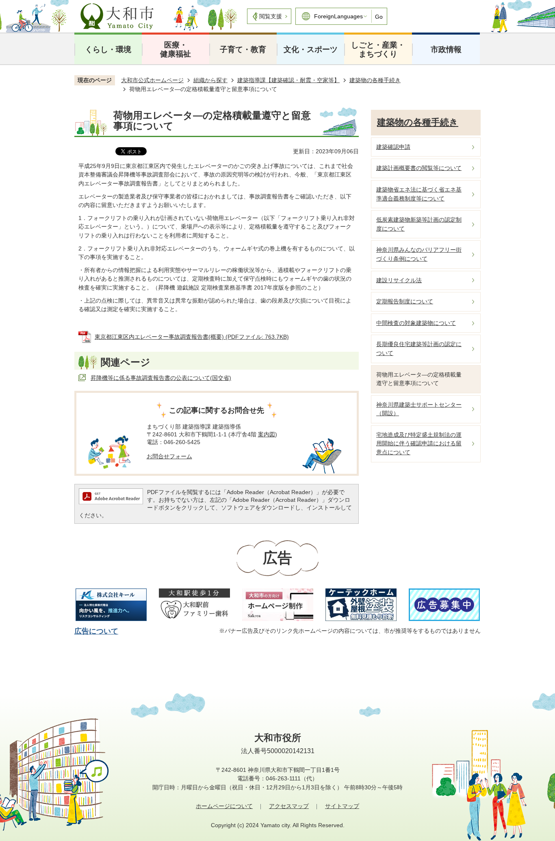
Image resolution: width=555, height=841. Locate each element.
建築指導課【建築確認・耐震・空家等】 (288, 80)
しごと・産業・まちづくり (378, 49)
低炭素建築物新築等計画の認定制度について (419, 224)
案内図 (266, 434)
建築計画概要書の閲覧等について (419, 168)
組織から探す (210, 80)
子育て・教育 (243, 49)
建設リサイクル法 (399, 280)
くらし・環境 (108, 49)
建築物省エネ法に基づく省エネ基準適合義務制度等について (419, 194)
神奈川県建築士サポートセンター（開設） (419, 409)
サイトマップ (342, 806)
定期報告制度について (404, 301)
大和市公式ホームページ (152, 80)
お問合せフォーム (169, 456)
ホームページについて (224, 806)
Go (379, 16)
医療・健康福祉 (175, 49)
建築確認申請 (393, 147)
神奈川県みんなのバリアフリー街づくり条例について (419, 254)
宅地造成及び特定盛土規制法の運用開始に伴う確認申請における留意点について (419, 443)
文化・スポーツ (311, 49)
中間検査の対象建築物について (416, 323)
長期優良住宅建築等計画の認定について (419, 348)
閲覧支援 (270, 16)
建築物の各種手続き (375, 80)
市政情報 (446, 49)
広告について (96, 631)
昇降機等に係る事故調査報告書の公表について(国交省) (161, 378)
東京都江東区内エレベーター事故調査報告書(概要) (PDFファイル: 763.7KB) (192, 336)
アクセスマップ (289, 806)
